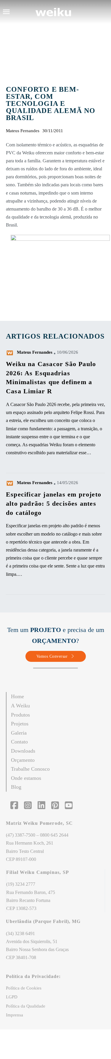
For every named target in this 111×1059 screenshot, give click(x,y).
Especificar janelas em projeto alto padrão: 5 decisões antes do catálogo (53, 503)
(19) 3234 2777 (20, 884)
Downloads (23, 751)
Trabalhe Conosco (30, 769)
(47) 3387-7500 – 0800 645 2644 (37, 835)
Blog (16, 787)
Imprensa (14, 1015)
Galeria (19, 733)
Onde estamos (26, 778)
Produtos (20, 715)
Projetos (19, 724)
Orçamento (23, 760)
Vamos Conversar (52, 656)
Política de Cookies (23, 988)
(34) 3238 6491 (20, 933)
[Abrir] (6, 11)
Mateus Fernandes (34, 352)
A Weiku (20, 706)
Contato (19, 742)
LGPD (11, 997)
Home (17, 696)
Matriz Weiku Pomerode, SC (40, 823)
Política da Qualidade (25, 1006)
